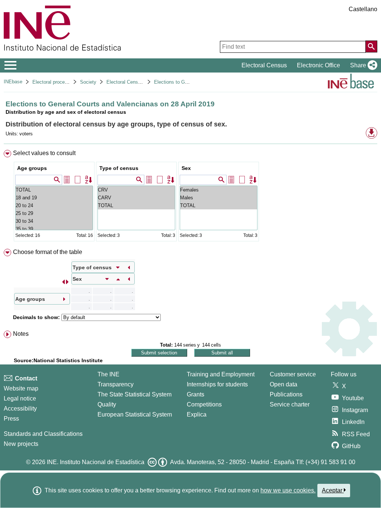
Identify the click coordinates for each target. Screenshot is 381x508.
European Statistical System (134, 414)
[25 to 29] (54, 213)
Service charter (290, 404)
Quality (106, 404)
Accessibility (20, 408)
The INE (108, 374)
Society (88, 82)
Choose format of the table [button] (47, 252)
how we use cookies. (288, 490)
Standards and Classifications (43, 434)
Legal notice (20, 398)
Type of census (118, 168)
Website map (21, 388)
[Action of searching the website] (371, 46)
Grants (195, 394)
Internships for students (217, 384)
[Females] (218, 190)
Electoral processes (53, 82)
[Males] (218, 198)
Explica (196, 414)
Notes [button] (21, 334)
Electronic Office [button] (318, 65)
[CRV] (136, 190)
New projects (21, 444)
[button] (362, 65)
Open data (283, 384)
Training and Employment (220, 374)
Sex (186, 168)
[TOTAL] (54, 190)
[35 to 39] (54, 229)
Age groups (32, 168)
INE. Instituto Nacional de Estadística (95, 462)
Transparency (115, 384)
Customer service (293, 374)
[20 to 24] (54, 205)
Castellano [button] (363, 9)
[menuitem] (190, 197)
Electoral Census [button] (264, 65)
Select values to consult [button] (44, 153)
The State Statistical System (134, 394)
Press (11, 418)
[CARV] (136, 198)
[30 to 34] (54, 221)
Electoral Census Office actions (140, 82)
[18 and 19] (54, 198)
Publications (286, 394)
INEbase (13, 81)
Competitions (204, 404)
